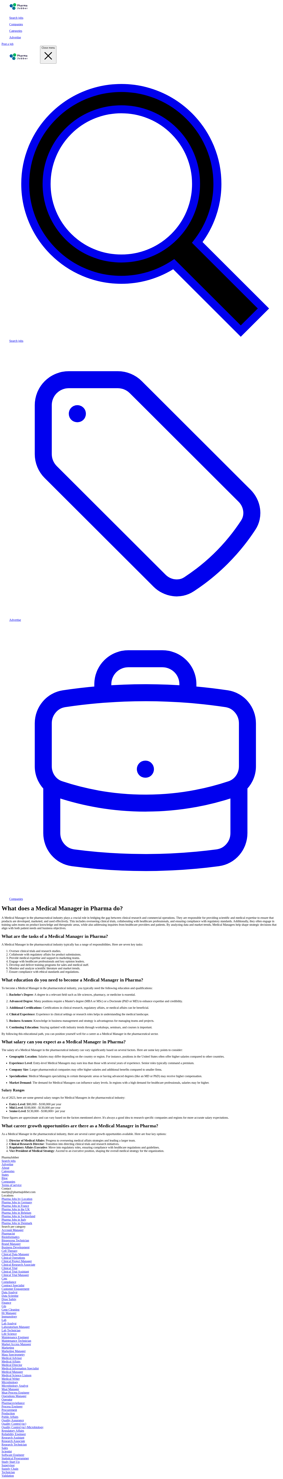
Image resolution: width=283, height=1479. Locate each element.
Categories (15, 30)
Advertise (15, 37)
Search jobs (16, 17)
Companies (16, 24)
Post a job (7, 44)
